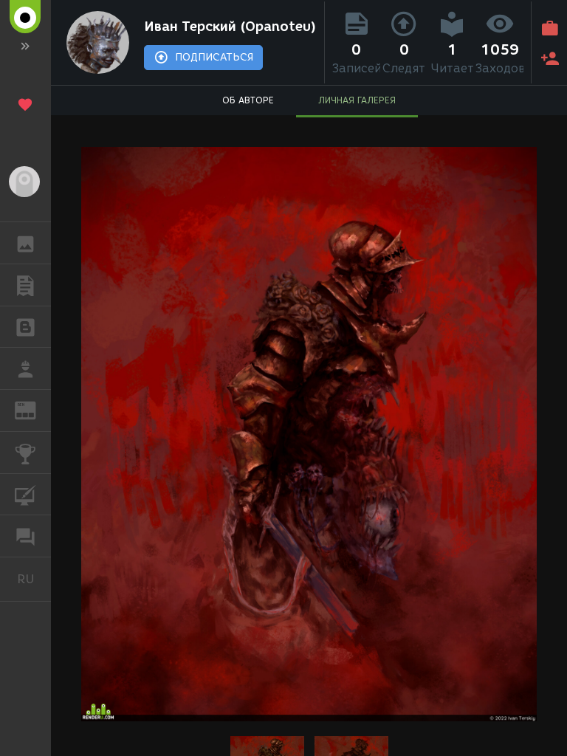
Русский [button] (34, 578)
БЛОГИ (25, 327)
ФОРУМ (25, 536)
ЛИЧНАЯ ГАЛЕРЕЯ (357, 100)
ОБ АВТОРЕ (248, 100)
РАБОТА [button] (25, 368)
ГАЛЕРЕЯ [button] (25, 243)
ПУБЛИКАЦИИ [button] (25, 285)
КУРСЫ (25, 494)
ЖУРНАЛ (34, 409)
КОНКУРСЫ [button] (25, 452)
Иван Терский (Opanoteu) (230, 26)
